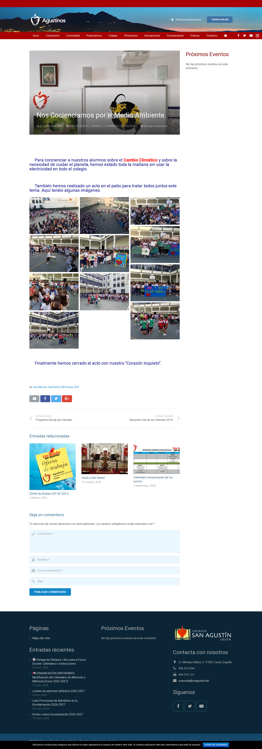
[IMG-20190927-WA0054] (155, 283)
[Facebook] (238, 35)
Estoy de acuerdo (216, 745)
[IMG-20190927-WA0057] (155, 321)
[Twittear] (56, 398)
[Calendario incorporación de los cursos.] (156, 458)
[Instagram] (257, 35)
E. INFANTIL (95, 126)
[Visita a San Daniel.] (104, 458)
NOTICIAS (131, 126)
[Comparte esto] (45, 398)
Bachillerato (40, 387)
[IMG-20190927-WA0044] (155, 244)
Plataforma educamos (188, 19)
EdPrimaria (66, 387)
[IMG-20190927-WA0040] (155, 210)
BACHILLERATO (79, 126)
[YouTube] (251, 35)
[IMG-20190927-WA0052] (54, 253)
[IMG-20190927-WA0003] (54, 215)
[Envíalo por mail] (34, 398)
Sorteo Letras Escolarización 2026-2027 (57, 714)
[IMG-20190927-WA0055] (54, 292)
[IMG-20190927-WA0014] (104, 215)
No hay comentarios (156, 126)
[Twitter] (245, 35)
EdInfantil (53, 387)
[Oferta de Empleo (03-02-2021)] (52, 466)
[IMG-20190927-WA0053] (104, 253)
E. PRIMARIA (111, 126)
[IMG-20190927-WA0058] (54, 330)
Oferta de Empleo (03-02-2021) (49, 493)
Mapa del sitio (41, 638)
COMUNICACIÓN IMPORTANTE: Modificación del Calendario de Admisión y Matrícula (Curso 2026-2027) (58, 677)
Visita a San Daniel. (93, 477)
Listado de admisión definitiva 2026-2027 (58, 691)
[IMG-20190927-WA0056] (104, 292)
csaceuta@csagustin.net (194, 680)
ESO (122, 126)
